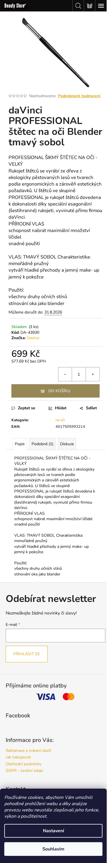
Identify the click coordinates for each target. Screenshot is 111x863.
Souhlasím (53, 849)
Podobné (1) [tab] (42, 444)
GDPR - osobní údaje (24, 770)
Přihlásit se (26, 654)
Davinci (33, 338)
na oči (60, 420)
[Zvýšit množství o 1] (92, 374)
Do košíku (59, 391)
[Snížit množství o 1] (65, 374)
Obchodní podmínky (23, 764)
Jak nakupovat (18, 757)
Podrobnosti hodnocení (79, 96)
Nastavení (53, 831)
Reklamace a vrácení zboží (28, 750)
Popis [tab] (20, 444)
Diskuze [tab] (67, 444)
